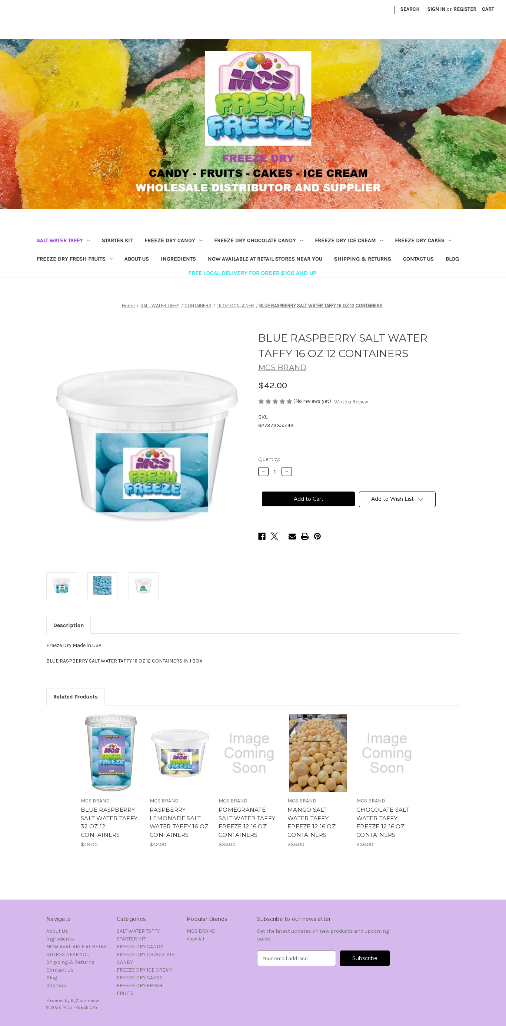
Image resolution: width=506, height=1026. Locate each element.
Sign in (436, 9)
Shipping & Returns (362, 258)
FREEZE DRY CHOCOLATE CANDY (255, 240)
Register (464, 9)
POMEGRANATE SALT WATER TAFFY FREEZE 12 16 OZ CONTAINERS (247, 822)
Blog (452, 258)
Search (409, 9)
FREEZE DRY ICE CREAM (345, 240)
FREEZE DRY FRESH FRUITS (71, 258)
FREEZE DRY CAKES (420, 240)
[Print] (305, 536)
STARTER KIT (117, 240)
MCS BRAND (201, 931)
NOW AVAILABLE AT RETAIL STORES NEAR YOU (265, 258)
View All (195, 939)
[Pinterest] (317, 536)
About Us (136, 258)
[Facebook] (262, 536)
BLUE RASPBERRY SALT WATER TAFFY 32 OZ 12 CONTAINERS (109, 822)
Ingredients (178, 258)
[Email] (292, 536)
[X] (274, 536)
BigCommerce (85, 1000)
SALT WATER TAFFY (60, 240)
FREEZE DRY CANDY (169, 240)
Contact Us (418, 258)
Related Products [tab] (75, 696)
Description (68, 625)
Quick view (110, 747)
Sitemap (56, 985)
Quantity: (269, 459)
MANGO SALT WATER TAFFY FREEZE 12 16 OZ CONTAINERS (311, 822)
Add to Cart (111, 759)
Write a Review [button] (351, 402)
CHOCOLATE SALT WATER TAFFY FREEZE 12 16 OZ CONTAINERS (382, 822)
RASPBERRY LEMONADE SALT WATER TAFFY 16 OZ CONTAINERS (179, 822)
